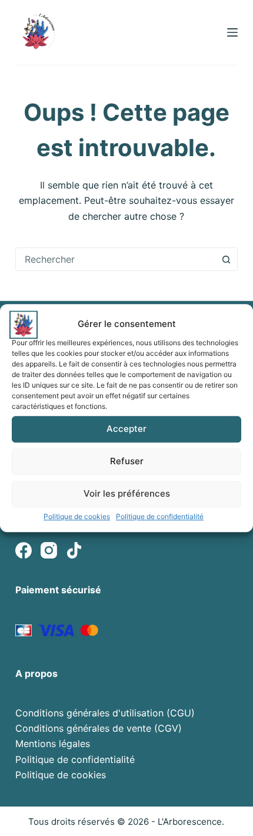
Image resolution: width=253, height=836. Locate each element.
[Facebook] (23, 550)
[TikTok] (74, 550)
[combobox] (115, 259)
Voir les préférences (127, 493)
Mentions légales (52, 743)
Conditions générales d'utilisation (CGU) (105, 713)
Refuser (127, 461)
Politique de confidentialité (160, 516)
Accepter (126, 428)
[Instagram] (49, 550)
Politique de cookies (77, 516)
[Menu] (232, 32)
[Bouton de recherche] (226, 259)
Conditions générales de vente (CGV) (98, 728)
